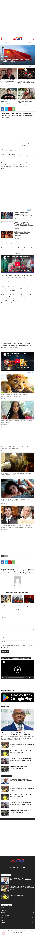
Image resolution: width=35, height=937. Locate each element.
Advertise (17, 930)
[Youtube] (24, 867)
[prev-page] (16, 610)
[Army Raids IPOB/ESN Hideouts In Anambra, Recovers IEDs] (5, 769)
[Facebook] (2, 109)
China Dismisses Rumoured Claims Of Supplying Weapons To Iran (28, 605)
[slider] (16, 677)
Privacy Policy (23, 930)
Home (2, 42)
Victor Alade (5, 63)
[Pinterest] (10, 109)
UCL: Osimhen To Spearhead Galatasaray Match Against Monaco (27, 571)
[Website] (21, 867)
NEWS (6, 42)
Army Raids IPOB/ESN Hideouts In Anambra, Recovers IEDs (19, 767)
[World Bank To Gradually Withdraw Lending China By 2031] (6, 599)
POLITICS (3, 910)
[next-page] (18, 610)
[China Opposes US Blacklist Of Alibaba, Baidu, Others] (17, 599)
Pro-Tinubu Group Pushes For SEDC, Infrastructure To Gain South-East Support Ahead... (22, 744)
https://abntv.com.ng (17, 587)
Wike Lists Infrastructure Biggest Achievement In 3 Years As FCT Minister (15, 733)
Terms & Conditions (17, 932)
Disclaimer (30, 930)
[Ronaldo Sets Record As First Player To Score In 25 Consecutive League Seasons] (5, 753)
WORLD (6, 56)
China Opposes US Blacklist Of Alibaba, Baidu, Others (16, 605)
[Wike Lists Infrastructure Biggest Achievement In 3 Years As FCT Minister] (17, 720)
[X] (6, 109)
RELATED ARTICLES (12, 592)
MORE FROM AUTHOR (23, 592)
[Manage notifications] (3, 933)
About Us (5, 930)
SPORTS (3, 920)
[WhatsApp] (13, 109)
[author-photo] (17, 580)
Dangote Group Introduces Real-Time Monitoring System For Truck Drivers (20, 759)
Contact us (10, 930)
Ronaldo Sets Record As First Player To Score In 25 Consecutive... (21, 751)
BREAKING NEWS (5, 915)
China (6, 556)
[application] (17, 669)
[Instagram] (14, 867)
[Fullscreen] (32, 677)
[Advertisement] (17, 18)
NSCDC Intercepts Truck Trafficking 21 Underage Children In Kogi (8, 571)
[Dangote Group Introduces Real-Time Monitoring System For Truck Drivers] (5, 761)
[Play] (3, 677)
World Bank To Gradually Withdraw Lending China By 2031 (5, 605)
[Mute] (29, 677)
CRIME (2, 917)
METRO (3, 912)
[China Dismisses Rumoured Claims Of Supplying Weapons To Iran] (29, 599)
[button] (17, 669)
